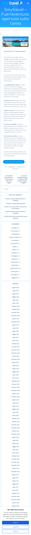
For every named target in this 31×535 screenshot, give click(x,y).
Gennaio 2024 (15, 384)
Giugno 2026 (15, 294)
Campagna (14, 228)
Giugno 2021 (15, 481)
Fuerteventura (21, 166)
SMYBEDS (14, 259)
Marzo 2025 (15, 340)
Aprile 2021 (16, 487)
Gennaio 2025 (15, 347)
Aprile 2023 (16, 412)
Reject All (15, 531)
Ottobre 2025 (15, 318)
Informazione (14, 243)
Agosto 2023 (15, 400)
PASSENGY (14, 253)
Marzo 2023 (15, 415)
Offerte (14, 249)
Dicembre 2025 (15, 312)
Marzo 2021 (15, 490)
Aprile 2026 (16, 300)
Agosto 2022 (15, 437)
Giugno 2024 (15, 368)
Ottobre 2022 (15, 431)
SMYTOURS (14, 271)
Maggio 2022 (15, 446)
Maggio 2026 (15, 297)
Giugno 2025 (15, 331)
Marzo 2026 (15, 303)
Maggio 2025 (15, 334)
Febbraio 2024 (15, 381)
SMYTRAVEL (15, 168)
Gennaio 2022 (15, 459)
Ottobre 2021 (15, 468)
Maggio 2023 (15, 409)
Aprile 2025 (16, 337)
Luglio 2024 (15, 365)
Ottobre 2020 (15, 502)
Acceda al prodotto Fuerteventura (14, 162)
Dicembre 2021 (15, 462)
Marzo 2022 (15, 453)
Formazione (14, 240)
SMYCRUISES (14, 262)
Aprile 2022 (16, 449)
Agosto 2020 (15, 506)
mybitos (14, 246)
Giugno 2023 (15, 406)
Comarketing (14, 234)
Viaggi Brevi (15, 278)
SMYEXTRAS (14, 265)
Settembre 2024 (15, 359)
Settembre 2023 (15, 396)
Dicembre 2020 (15, 496)
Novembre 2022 (15, 428)
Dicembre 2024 (15, 350)
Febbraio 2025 (15, 343)
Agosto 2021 (15, 474)
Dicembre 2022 (15, 425)
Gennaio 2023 (15, 421)
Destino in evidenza (14, 237)
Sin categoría (14, 256)
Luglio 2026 (15, 290)
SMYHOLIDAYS (14, 268)
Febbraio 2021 (15, 493)
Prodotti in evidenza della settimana (15, 203)
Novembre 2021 (15, 465)
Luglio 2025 (15, 328)
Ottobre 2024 (15, 356)
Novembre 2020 (15, 499)
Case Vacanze (14, 231)
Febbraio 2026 (15, 306)
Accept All (15, 522)
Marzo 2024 (15, 378)
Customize (15, 527)
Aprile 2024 (16, 375)
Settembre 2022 (15, 434)
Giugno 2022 (15, 443)
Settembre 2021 (15, 471)
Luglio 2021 (15, 478)
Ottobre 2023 (15, 393)
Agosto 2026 (15, 287)
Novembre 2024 (15, 353)
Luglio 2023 (15, 403)
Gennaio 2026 (15, 309)
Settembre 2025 (15, 322)
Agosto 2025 (15, 325)
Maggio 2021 (15, 484)
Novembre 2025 (15, 315)
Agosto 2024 (15, 362)
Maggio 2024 (15, 372)
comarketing (11, 166)
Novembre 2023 (15, 390)
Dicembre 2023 (15, 387)
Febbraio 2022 (15, 456)
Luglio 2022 (15, 440)
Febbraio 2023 (15, 418)
